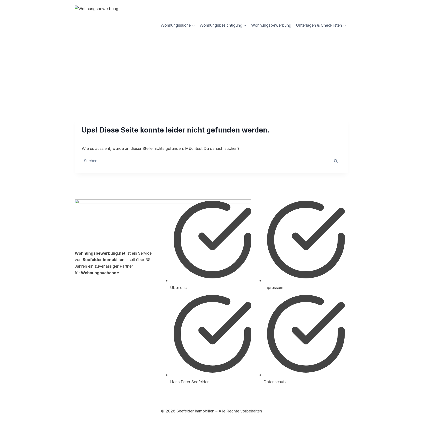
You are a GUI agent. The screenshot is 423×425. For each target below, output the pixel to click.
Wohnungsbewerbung (271, 25)
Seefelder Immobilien (195, 411)
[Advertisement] (211, 67)
